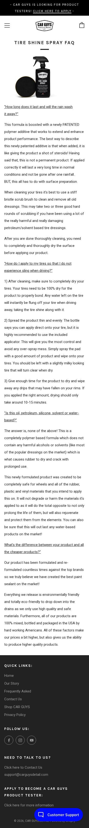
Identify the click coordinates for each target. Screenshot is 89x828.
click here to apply (52, 11)
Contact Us (13, 699)
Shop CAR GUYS (17, 707)
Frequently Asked (17, 691)
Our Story (11, 683)
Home (9, 675)
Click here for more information (29, 805)
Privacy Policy (15, 715)
